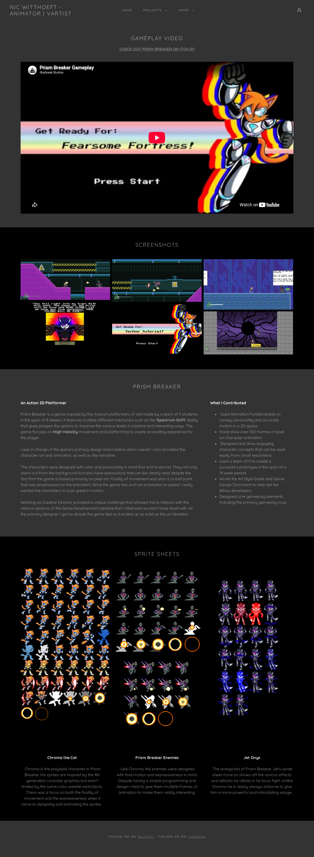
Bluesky (146, 836)
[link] (50, 14)
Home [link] (127, 10)
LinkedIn (197, 836)
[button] (154, 10)
